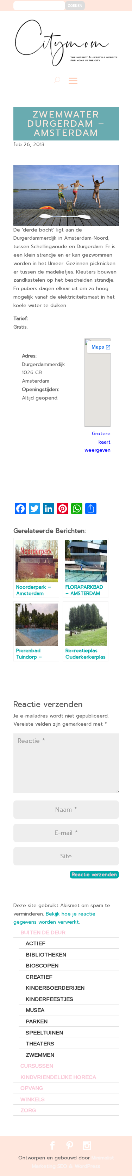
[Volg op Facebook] (88, 21)
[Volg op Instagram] (109, 21)
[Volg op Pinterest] (98, 21)
